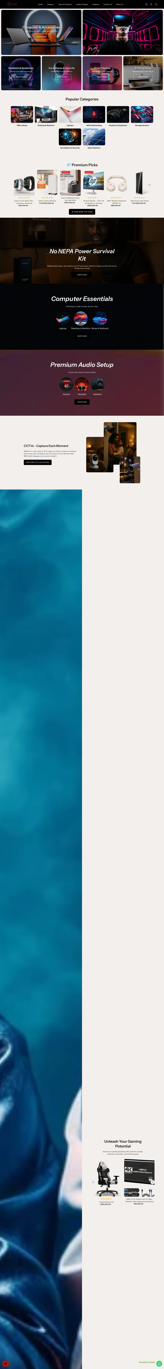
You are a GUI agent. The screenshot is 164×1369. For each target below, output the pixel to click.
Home (40, 4)
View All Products (65, 4)
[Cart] (156, 4)
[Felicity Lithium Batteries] (47, 183)
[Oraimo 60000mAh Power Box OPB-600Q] (70, 183)
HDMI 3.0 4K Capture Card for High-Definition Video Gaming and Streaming (139, 1200)
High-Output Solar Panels (140, 201)
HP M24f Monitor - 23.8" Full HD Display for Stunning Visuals (93, 202)
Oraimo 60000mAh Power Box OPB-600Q (70, 199)
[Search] (146, 4)
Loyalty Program (82, 4)
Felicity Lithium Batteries (47, 201)
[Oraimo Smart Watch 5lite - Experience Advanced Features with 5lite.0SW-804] (24, 183)
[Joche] (12, 4)
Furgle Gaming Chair (106, 1202)
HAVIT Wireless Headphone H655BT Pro (116, 202)
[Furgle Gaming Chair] (106, 1178)
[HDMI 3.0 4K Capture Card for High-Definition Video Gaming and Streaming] (139, 1178)
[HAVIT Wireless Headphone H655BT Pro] (116, 183)
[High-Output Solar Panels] (139, 183)
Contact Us (107, 4)
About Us (119, 4)
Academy (95, 4)
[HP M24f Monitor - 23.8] (93, 183)
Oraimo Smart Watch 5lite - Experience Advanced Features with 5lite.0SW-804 (24, 202)
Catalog (50, 4)
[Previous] (15, 185)
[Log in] (151, 4)
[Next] (149, 185)
